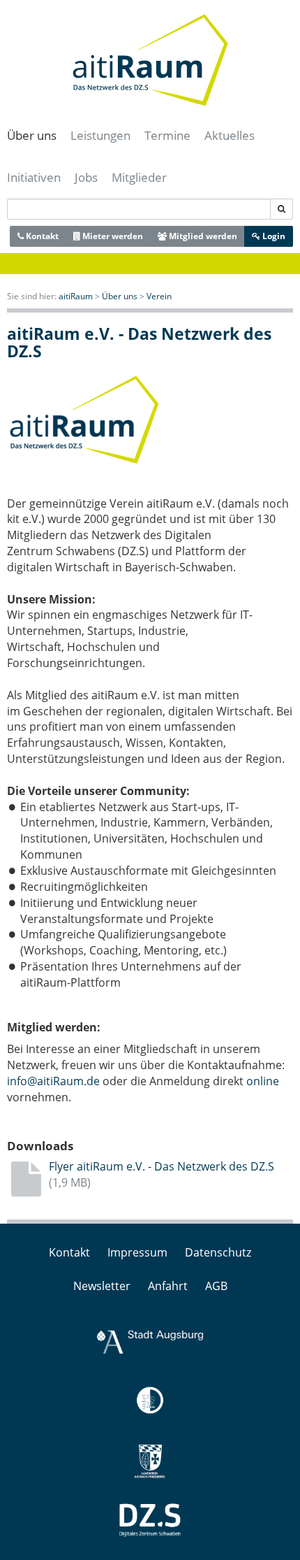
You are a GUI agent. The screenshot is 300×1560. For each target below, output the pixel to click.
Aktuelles (229, 135)
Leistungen (100, 135)
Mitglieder (139, 177)
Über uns (32, 135)
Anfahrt (168, 1286)
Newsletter (101, 1286)
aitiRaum (76, 296)
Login (272, 236)
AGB (216, 1286)
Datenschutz (218, 1252)
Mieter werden (111, 236)
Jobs (86, 177)
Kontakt (41, 236)
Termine (167, 135)
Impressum (137, 1252)
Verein (159, 296)
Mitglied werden (202, 236)
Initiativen (34, 177)
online (262, 1081)
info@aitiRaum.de (53, 1081)
